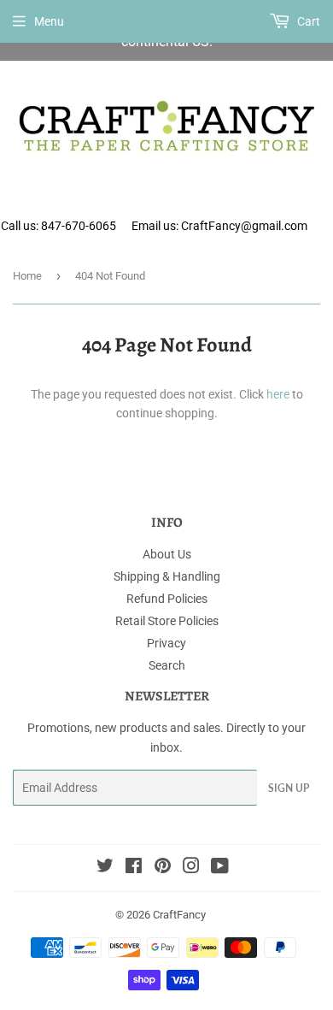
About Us (167, 554)
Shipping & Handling (167, 576)
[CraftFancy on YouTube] (220, 868)
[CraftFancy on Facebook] (134, 868)
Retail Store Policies (167, 621)
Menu (49, 21)
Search (167, 665)
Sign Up (288, 788)
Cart (307, 21)
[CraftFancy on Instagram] (191, 868)
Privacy (166, 643)
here (277, 394)
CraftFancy (179, 914)
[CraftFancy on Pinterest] (163, 868)
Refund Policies (166, 598)
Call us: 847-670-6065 (58, 226)
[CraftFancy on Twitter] (105, 868)
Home (27, 275)
